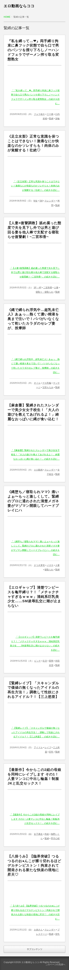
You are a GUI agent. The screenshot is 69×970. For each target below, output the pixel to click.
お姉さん (38, 929)
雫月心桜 (55, 838)
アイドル (38, 747)
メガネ (50, 565)
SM (41, 201)
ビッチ (37, 661)
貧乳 (57, 934)
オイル (37, 383)
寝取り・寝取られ (44, 292)
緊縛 (51, 118)
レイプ (48, 747)
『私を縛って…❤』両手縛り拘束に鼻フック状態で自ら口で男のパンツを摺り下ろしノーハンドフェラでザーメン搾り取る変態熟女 (33, 50)
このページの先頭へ (55, 964)
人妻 (56, 287)
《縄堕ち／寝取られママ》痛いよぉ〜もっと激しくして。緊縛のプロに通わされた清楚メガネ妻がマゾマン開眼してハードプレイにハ (33, 501)
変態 (51, 661)
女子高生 (38, 834)
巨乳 (51, 752)
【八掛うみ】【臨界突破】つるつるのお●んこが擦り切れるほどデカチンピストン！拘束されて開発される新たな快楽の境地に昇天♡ (34, 865)
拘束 (47, 834)
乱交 (45, 661)
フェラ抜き (39, 114)
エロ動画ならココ (19, 6)
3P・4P (37, 287)
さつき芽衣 (39, 565)
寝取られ (49, 569)
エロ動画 (38, 470)
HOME (7, 17)
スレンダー (50, 201)
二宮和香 (47, 287)
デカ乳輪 (46, 383)
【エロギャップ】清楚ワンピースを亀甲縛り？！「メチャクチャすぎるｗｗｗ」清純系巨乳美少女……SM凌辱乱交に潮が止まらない (34, 596)
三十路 (50, 114)
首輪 (57, 118)
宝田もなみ (47, 387)
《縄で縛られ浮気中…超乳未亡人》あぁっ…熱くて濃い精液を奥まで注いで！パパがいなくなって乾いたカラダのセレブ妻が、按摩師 (33, 319)
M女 (35, 201)
